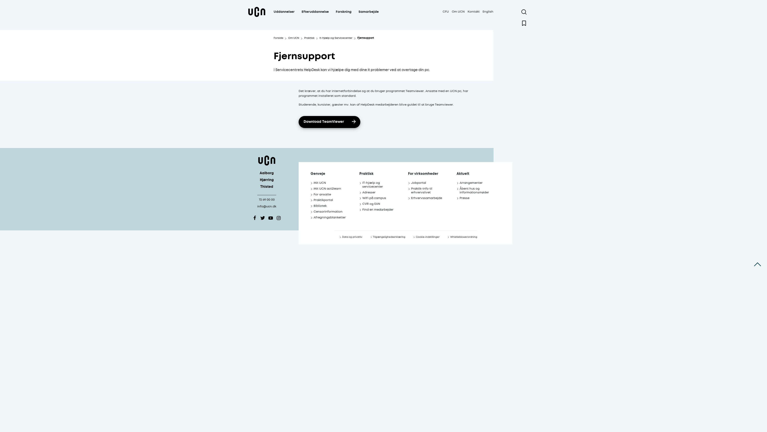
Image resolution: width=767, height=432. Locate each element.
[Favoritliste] (524, 23)
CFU (446, 11)
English (488, 11)
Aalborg (267, 173)
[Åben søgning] (524, 12)
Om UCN (458, 11)
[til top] (757, 264)
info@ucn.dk (266, 206)
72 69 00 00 (267, 199)
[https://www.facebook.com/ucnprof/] (255, 218)
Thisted (266, 187)
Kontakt (474, 11)
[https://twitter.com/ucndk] (263, 218)
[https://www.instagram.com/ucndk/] (279, 218)
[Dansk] (257, 16)
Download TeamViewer (324, 122)
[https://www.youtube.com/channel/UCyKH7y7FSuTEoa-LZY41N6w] (271, 218)
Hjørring (267, 180)
